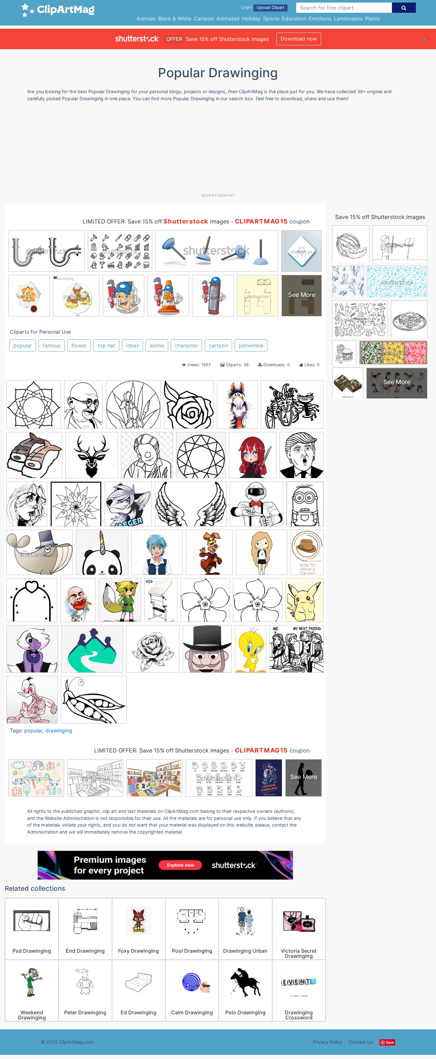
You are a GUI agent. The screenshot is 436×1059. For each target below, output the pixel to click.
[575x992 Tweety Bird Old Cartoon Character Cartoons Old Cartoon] (250, 651)
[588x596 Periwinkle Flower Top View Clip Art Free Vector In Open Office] (257, 603)
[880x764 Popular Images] (92, 651)
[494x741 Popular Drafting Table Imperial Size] (161, 603)
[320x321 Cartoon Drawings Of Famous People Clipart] (147, 458)
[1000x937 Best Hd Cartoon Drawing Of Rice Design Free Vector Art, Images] (34, 458)
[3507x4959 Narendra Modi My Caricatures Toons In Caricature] (78, 603)
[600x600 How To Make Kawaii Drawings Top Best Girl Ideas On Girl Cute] (261, 555)
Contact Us (361, 1042)
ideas (132, 345)
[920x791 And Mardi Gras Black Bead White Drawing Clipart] (292, 407)
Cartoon (204, 18)
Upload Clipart (270, 7)
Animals (146, 18)
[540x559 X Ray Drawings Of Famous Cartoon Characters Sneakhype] (32, 702)
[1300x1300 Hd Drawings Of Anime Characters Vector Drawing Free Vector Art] (157, 555)
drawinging (58, 730)
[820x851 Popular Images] (32, 651)
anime (157, 345)
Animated (227, 18)
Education (294, 18)
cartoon (218, 345)
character (186, 345)
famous (52, 345)
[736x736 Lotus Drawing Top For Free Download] (34, 408)
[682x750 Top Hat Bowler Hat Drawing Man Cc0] (207, 651)
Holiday (251, 18)
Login (246, 7)
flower (79, 345)
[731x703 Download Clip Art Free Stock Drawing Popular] (256, 507)
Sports (271, 18)
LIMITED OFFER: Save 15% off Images (156, 221)
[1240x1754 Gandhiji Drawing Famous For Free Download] (83, 407)
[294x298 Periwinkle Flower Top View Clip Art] (205, 603)
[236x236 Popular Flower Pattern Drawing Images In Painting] (133, 408)
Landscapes (348, 18)
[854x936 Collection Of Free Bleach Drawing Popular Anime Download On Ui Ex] (252, 458)
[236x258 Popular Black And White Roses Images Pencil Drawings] (189, 408)
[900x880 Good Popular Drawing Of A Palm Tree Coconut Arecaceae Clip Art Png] (102, 555)
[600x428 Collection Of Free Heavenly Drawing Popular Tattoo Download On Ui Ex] (190, 507)
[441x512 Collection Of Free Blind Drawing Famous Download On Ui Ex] (301, 457)
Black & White (174, 18)
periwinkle (251, 345)
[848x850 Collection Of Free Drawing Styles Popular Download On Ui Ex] (76, 507)
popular (22, 345)
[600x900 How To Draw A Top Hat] (307, 554)
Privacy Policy (327, 1042)
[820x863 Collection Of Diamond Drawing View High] (201, 458)
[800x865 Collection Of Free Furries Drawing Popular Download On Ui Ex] (128, 507)
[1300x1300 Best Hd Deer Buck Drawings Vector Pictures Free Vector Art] (91, 458)
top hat (106, 345)
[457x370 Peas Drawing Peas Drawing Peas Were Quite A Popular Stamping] (93, 702)
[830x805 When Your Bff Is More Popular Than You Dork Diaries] (296, 651)
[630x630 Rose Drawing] (152, 651)
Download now (299, 38)
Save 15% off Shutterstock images (380, 217)
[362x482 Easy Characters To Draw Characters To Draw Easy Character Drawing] (305, 506)
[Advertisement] (218, 150)
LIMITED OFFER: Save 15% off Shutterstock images (161, 750)
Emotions (320, 18)
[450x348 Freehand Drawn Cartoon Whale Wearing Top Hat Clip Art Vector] (39, 555)
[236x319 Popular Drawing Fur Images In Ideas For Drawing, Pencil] (237, 408)
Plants (372, 18)
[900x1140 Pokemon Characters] (304, 602)
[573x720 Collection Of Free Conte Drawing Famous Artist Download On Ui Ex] (27, 507)
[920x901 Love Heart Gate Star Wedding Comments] (32, 603)
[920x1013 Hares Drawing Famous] (209, 555)
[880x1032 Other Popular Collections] (120, 603)
